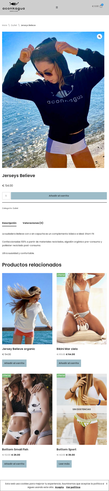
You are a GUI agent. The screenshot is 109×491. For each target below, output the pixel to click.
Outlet (14, 25)
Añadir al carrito (59, 195)
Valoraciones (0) (33, 223)
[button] (56, 7)
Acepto (59, 487)
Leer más (64, 463)
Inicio (4, 25)
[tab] (9, 223)
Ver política (73, 487)
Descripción (9, 223)
